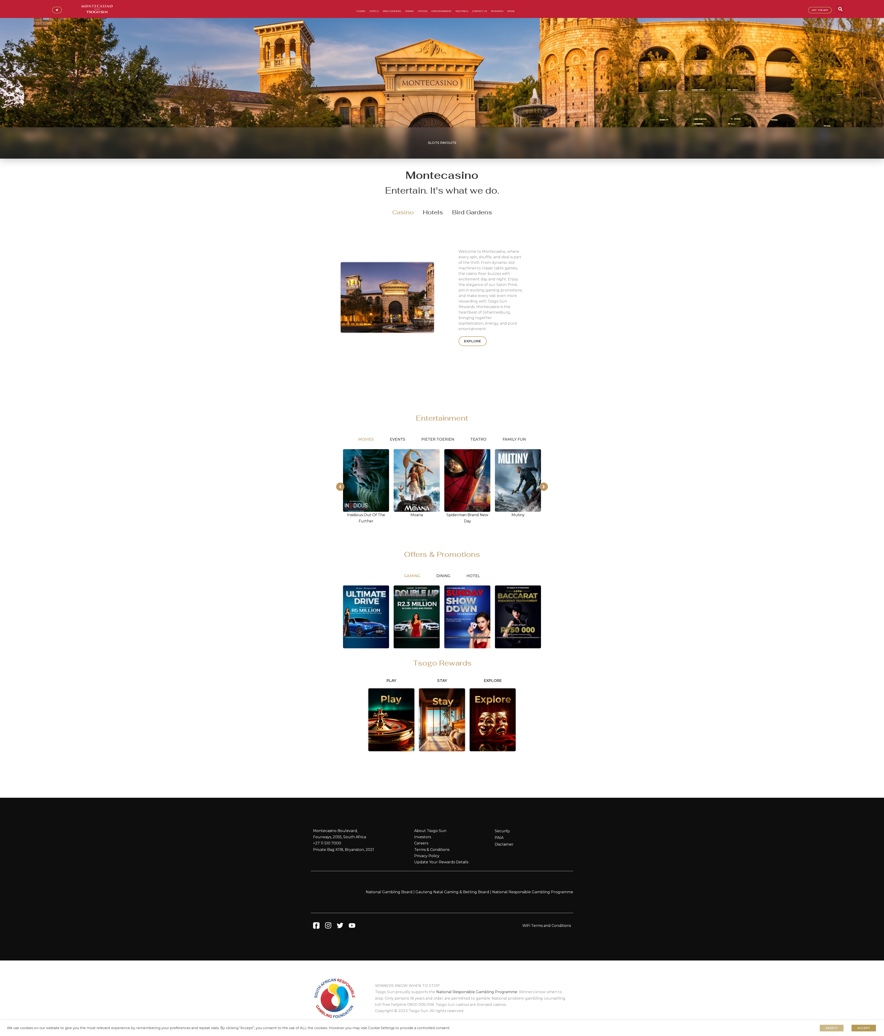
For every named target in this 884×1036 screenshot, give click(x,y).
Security (502, 831)
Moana (416, 515)
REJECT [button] (832, 1028)
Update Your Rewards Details (441, 862)
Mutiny (518, 515)
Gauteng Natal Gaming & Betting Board (452, 892)
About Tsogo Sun (430, 831)
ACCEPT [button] (863, 1028)
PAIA (499, 837)
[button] (840, 9)
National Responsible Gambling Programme (532, 892)
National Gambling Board (389, 892)
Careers (421, 843)
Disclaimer (504, 844)
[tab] (403, 212)
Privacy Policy (426, 856)
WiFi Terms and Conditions (546, 925)
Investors (422, 837)
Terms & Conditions (431, 849)
